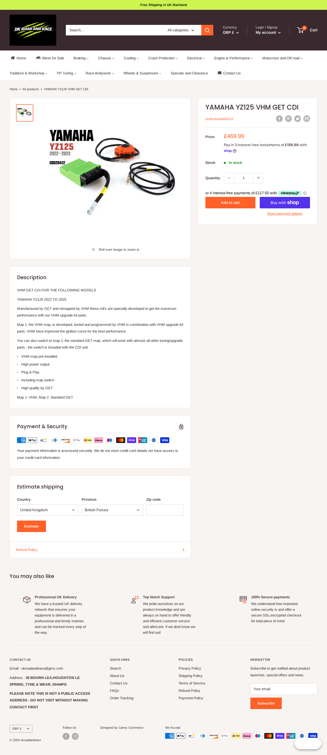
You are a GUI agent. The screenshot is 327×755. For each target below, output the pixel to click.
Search (115, 668)
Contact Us (119, 683)
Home (14, 89)
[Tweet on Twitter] (297, 118)
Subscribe (266, 703)
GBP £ (17, 728)
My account (266, 32)
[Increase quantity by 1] (258, 178)
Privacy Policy (190, 668)
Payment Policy (191, 698)
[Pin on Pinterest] (288, 118)
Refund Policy (27, 550)
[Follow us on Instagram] (75, 736)
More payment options (284, 213)
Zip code (153, 499)
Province (89, 499)
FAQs (114, 690)
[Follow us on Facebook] (66, 736)
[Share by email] (306, 118)
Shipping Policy (191, 676)
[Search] (207, 30)
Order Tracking (121, 698)
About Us (117, 676)
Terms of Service (192, 683)
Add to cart (230, 202)
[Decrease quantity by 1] (229, 178)
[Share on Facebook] (279, 118)
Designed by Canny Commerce (121, 727)
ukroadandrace (219, 119)
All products (31, 89)
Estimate (31, 526)
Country (24, 499)
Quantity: (213, 178)
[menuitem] (18, 58)
